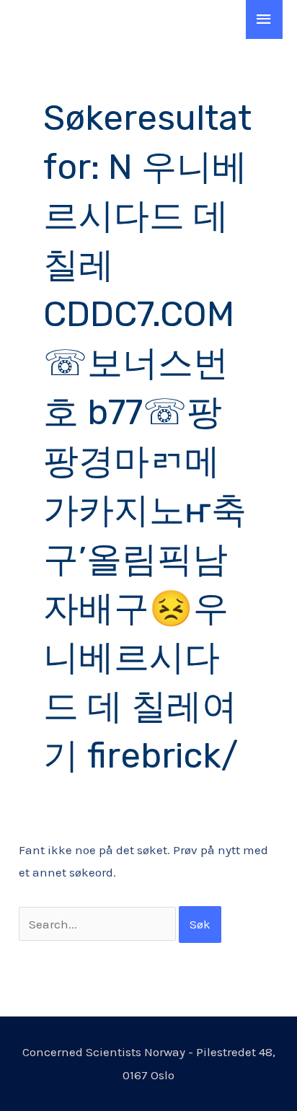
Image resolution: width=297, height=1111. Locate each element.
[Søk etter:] (99, 924)
